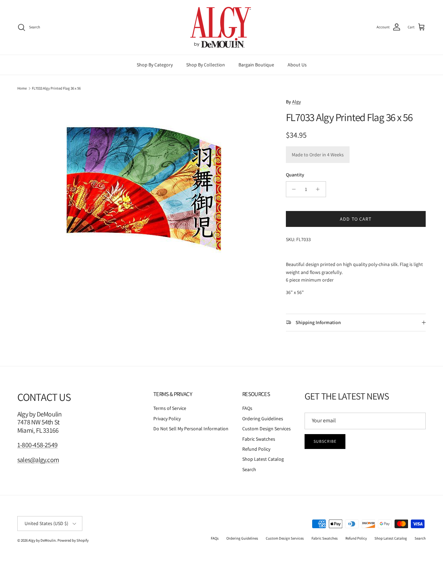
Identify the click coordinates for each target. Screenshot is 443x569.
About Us (297, 65)
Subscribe (325, 441)
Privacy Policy (167, 418)
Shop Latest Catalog (263, 459)
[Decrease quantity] (292, 189)
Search (249, 469)
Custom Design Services (266, 428)
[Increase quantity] (320, 189)
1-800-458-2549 (37, 444)
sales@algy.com (38, 459)
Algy (296, 102)
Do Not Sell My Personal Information (190, 428)
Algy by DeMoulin (42, 540)
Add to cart (355, 219)
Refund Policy (256, 449)
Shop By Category (155, 65)
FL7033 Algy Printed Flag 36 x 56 (56, 88)
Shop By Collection (205, 65)
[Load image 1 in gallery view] (144, 200)
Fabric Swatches (258, 439)
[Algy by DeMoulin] (221, 27)
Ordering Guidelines (262, 418)
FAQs (247, 408)
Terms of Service (169, 408)
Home (22, 88)
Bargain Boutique (256, 65)
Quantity (295, 175)
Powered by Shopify (73, 540)
